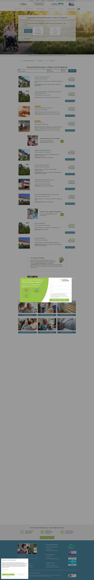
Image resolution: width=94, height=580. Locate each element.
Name (51, 287)
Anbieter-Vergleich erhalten (59, 300)
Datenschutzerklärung (57, 293)
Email (51, 284)
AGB (63, 293)
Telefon (51, 291)
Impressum (3, 571)
